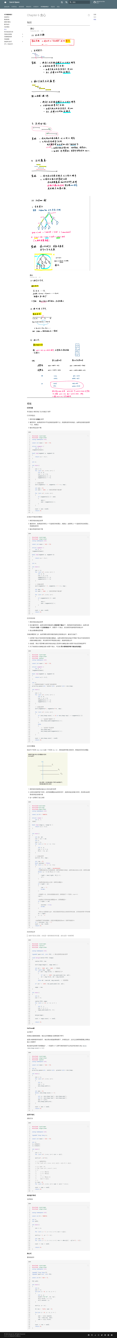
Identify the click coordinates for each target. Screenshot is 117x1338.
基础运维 (6, 6)
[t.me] (108, 1335)
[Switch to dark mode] (62, 2)
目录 (95, 14)
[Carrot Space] (5, 2)
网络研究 (28, 6)
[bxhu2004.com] (88, 1335)
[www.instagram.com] (98, 1335)
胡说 (58, 6)
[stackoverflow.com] (95, 1335)
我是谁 (53, 6)
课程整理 (21, 6)
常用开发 (14, 6)
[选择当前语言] (66, 2)
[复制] (88, 436)
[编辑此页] (89, 15)
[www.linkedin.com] (105, 1335)
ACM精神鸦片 (45, 6)
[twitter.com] (101, 1335)
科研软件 (36, 6)
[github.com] (91, 1335)
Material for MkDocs (15, 1336)
